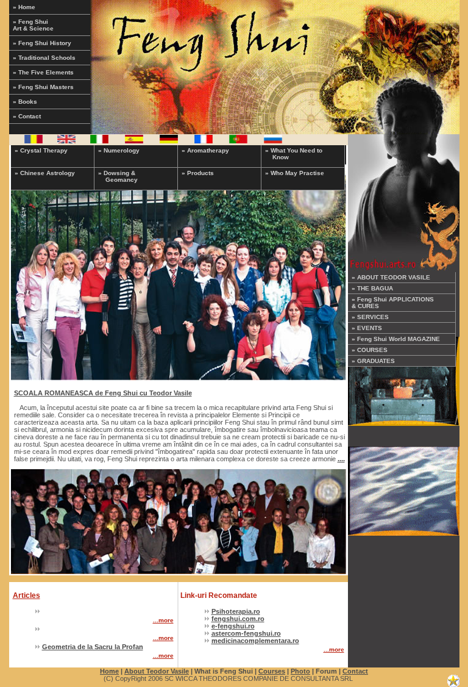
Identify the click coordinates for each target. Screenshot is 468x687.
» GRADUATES (373, 361)
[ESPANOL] (134, 141)
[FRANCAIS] (203, 141)
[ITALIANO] (99, 141)
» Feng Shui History (42, 43)
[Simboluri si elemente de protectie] (403, 488)
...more (163, 620)
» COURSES (370, 350)
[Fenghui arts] (403, 379)
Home (109, 671)
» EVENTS (367, 328)
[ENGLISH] (66, 141)
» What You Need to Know (293, 153)
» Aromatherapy (205, 150)
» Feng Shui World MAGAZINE (396, 339)
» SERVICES (370, 317)
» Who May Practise (294, 173)
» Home (24, 7)
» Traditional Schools (44, 57)
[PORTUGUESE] (238, 141)
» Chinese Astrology (45, 173)
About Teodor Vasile (156, 671)
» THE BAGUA (372, 288)
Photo (300, 671)
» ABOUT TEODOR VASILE (391, 277)
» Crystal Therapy (41, 150)
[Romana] (33, 141)
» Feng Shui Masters (43, 87)
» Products (198, 173)
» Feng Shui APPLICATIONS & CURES (393, 302)
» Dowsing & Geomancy (118, 176)
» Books (25, 101)
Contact (355, 671)
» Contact (27, 116)
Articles (26, 595)
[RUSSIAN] (273, 141)
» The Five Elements (43, 72)
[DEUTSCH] (169, 141)
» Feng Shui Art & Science (33, 25)
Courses (271, 671)
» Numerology (119, 150)
